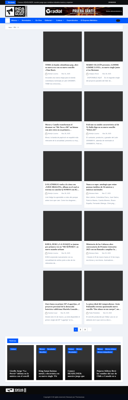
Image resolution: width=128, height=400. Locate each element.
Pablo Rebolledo (94, 313)
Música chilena (110, 349)
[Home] (7, 20)
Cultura (59, 20)
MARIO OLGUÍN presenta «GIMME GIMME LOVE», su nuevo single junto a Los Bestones (103, 67)
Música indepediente (105, 352)
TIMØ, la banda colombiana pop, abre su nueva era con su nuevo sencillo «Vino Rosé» (61, 67)
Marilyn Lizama (53, 74)
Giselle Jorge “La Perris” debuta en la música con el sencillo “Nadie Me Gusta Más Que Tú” (20, 376)
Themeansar (79, 397)
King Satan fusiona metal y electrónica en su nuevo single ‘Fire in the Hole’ (49, 375)
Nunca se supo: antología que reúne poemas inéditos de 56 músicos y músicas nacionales (101, 187)
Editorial (48, 20)
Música (14, 20)
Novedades (26, 20)
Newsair (69, 397)
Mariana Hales (94, 193)
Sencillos (43, 352)
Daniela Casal (53, 313)
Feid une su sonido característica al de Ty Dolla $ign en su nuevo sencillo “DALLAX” (102, 127)
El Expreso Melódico (89, 20)
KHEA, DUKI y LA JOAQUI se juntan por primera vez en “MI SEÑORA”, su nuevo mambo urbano (62, 246)
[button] (122, 20)
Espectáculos (72, 20)
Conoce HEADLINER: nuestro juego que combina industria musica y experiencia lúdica (77, 377)
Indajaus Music (94, 74)
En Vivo (39, 20)
